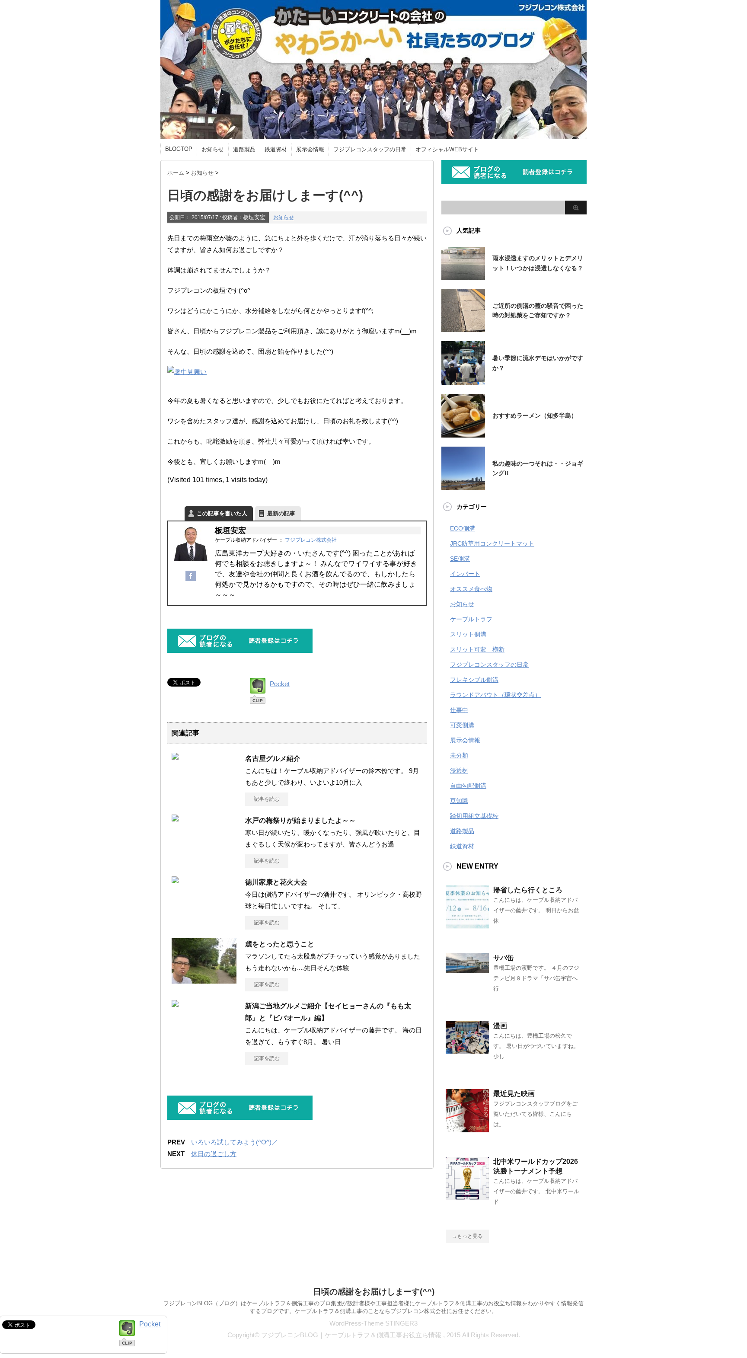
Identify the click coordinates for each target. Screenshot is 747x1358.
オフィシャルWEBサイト (447, 149)
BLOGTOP (178, 149)
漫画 (500, 1025)
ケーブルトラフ (471, 619)
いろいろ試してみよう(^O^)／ (234, 1142)
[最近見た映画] (467, 1128)
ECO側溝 (462, 528)
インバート (465, 573)
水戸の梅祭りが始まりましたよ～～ (300, 820)
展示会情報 (310, 149)
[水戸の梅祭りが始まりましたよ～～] (175, 818)
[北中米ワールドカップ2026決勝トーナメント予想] (467, 1196)
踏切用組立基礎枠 (474, 815)
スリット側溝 (468, 634)
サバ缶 (503, 958)
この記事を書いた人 (222, 513)
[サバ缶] (467, 969)
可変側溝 (462, 725)
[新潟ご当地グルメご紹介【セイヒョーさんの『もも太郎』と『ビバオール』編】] (175, 1003)
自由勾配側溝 (468, 785)
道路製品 (244, 149)
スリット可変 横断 (477, 649)
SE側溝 (460, 558)
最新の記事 (281, 513)
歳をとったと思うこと (279, 944)
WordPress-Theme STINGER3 (373, 1323)
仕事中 (459, 709)
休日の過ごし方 (213, 1153)
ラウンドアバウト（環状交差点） (495, 694)
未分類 (459, 755)
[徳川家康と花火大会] (175, 879)
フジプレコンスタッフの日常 (369, 149)
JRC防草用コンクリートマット (492, 543)
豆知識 (459, 800)
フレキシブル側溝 (474, 679)
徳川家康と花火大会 (276, 882)
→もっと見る (467, 1236)
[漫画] (467, 1050)
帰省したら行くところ (527, 890)
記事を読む (267, 799)
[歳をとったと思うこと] (204, 982)
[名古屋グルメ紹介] (175, 756)
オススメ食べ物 (471, 588)
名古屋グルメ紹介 (272, 758)
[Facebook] (190, 580)
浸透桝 (459, 770)
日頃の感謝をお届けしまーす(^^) (373, 1291)
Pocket (280, 683)
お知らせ (212, 149)
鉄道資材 (276, 149)
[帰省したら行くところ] (467, 925)
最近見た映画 (514, 1093)
